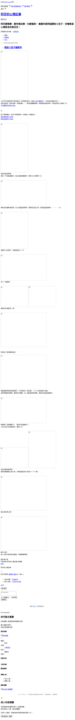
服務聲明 (54, 694)
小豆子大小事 (16, 581)
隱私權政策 (48, 694)
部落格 (6, 37)
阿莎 (2, 564)
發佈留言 (3, 599)
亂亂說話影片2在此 (7, 119)
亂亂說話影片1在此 (7, 117)
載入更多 (3, 588)
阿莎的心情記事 (11, 14)
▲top (2, 585)
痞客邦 (11, 574)
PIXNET (24, 694)
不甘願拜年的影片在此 (8, 105)
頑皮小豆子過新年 (13, 47)
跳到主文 (4, 19)
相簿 (5, 35)
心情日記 (16, 31)
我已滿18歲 (4, 716)
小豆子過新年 (38, 101)
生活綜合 (15, 579)
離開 (10, 716)
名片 (5, 39)
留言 (15, 574)
